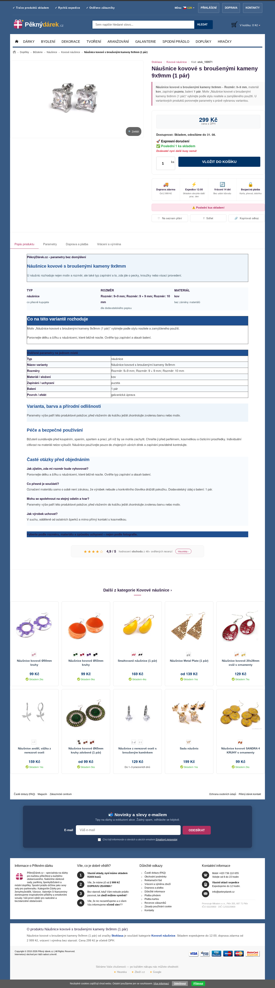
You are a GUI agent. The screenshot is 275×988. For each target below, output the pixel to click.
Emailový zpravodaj (166, 839)
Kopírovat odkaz (247, 218)
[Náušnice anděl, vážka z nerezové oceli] (34, 713)
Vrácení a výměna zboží (158, 884)
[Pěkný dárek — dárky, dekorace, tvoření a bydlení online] (42, 24)
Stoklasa (157, 62)
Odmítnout (180, 983)
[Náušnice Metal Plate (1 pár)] (189, 626)
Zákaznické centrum (61, 794)
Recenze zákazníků (155, 902)
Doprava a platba (77, 244)
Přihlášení (209, 7)
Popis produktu (24, 244)
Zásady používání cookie (158, 906)
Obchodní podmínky (155, 876)
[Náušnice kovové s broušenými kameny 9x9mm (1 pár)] (76, 99)
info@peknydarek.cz (223, 891)
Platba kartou (152, 899)
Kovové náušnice (176, 62)
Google (155, 971)
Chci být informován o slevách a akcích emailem (139, 839)
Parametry (50, 244)
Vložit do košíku (219, 162)
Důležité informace (155, 891)
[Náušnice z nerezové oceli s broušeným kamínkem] (137, 713)
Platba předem (153, 895)
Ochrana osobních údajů (222, 794)
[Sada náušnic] (189, 713)
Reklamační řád (153, 880)
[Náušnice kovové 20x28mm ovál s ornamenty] (241, 626)
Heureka (120, 971)
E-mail (68, 830)
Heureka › (183, 551)
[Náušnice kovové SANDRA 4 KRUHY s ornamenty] (241, 713)
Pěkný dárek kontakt (250, 794)
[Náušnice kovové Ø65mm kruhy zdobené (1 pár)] (86, 713)
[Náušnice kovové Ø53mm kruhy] (86, 626)
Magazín (42, 794)
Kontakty (253, 7)
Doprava (231, 7)
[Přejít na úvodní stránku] (14, 52)
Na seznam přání (170, 218)
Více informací (161, 983)
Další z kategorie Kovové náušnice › (137, 590)
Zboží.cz (138, 971)
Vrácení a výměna (109, 244)
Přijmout (198, 983)
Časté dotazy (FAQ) (24, 794)
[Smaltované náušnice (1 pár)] (137, 626)
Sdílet (208, 218)
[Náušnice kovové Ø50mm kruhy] (34, 626)
